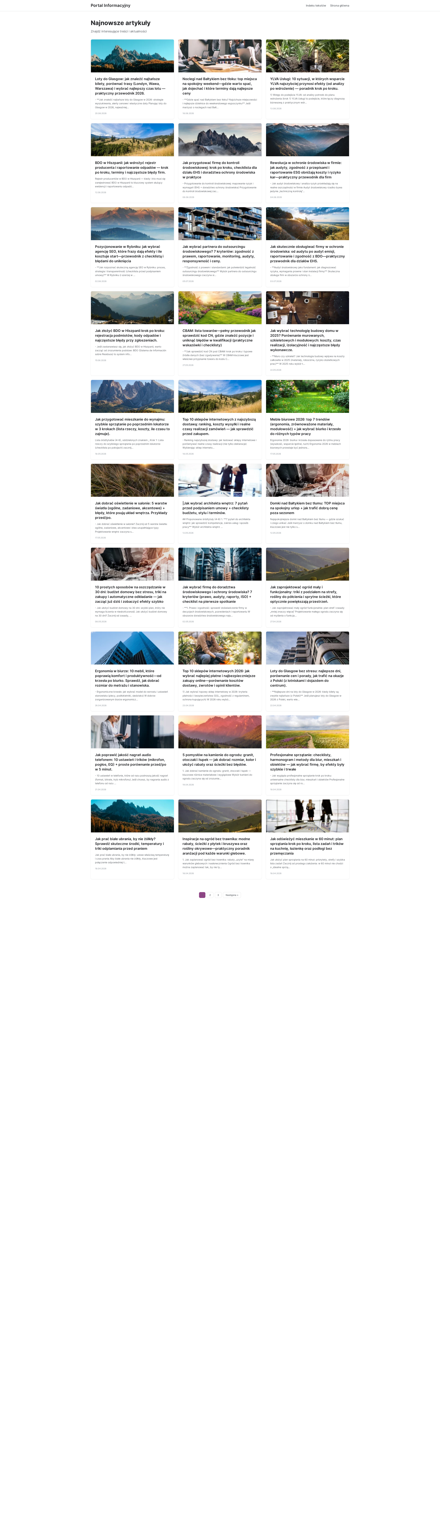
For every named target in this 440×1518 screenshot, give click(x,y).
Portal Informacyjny (110, 5)
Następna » (232, 895)
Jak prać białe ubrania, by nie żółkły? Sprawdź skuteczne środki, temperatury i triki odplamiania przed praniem (129, 844)
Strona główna (339, 5)
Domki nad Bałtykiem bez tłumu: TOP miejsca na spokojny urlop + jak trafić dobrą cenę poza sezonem (307, 508)
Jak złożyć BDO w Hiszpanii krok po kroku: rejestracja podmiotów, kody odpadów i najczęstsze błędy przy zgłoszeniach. (130, 335)
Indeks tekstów (316, 5)
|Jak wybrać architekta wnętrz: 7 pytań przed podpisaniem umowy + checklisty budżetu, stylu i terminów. (216, 508)
